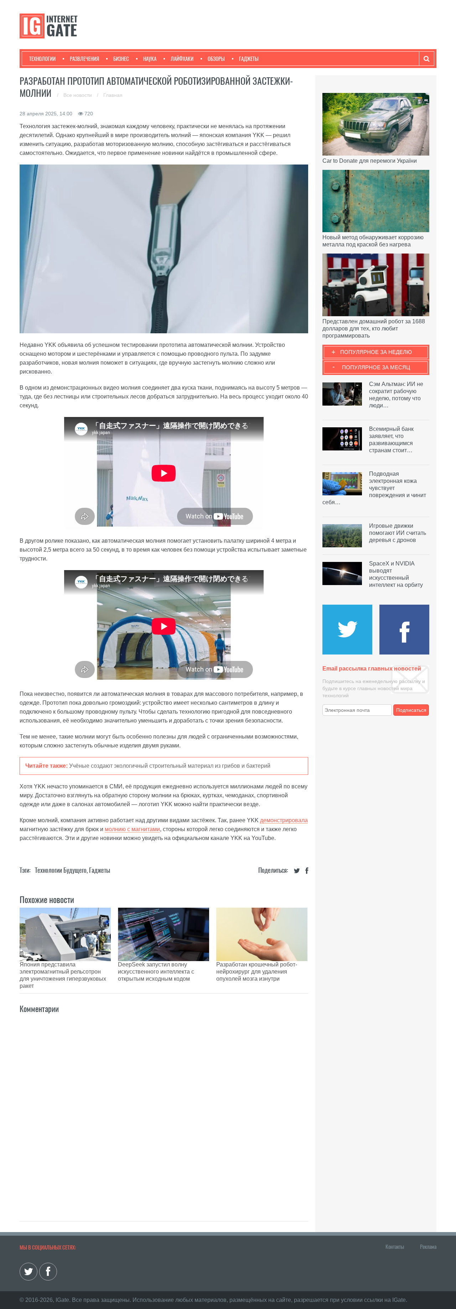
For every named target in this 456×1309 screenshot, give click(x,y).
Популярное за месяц (376, 367)
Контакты (394, 1246)
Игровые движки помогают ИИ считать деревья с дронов (397, 533)
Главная (113, 95)
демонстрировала (284, 820)
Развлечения (84, 58)
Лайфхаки (182, 58)
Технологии (42, 58)
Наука (149, 58)
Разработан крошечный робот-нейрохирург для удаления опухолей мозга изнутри (256, 971)
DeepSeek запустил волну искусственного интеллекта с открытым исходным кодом (156, 971)
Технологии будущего (61, 870)
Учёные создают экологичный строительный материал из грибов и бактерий (169, 766)
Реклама (428, 1246)
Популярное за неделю (376, 352)
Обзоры (216, 58)
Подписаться (411, 710)
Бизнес (121, 58)
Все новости (78, 95)
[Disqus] (164, 1110)
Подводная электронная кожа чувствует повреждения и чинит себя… (374, 488)
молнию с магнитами (132, 829)
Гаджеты (249, 58)
